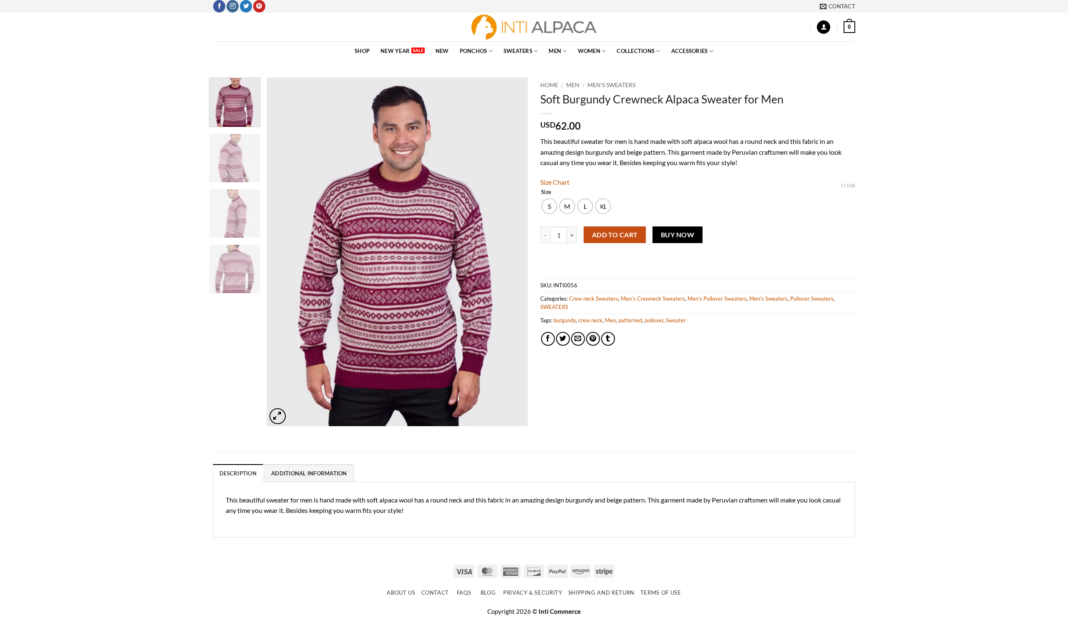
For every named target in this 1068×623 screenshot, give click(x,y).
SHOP (362, 51)
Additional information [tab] (309, 473)
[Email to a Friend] (578, 339)
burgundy (565, 320)
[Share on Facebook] (548, 339)
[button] (823, 27)
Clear (848, 185)
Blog (488, 592)
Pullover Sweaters (812, 298)
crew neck (590, 320)
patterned (630, 320)
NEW (442, 51)
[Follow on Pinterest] (259, 6)
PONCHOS (473, 51)
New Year (395, 51)
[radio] (549, 206)
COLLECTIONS (636, 51)
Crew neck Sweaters (593, 298)
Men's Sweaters (611, 85)
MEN (555, 51)
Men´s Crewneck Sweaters (653, 298)
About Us (401, 592)
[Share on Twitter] (563, 339)
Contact (435, 592)
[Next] (511, 252)
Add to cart (615, 235)
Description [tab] (238, 473)
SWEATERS (518, 51)
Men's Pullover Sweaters (717, 298)
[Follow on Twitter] (246, 6)
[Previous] (282, 252)
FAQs (464, 592)
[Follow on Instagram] (233, 6)
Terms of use (660, 592)
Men (610, 320)
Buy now (677, 235)
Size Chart (554, 182)
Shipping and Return (601, 592)
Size (546, 192)
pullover (654, 320)
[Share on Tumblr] (608, 339)
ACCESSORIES (689, 51)
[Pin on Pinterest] (593, 339)
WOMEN (589, 51)
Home (549, 85)
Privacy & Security (532, 592)
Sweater (676, 320)
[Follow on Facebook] (219, 6)
